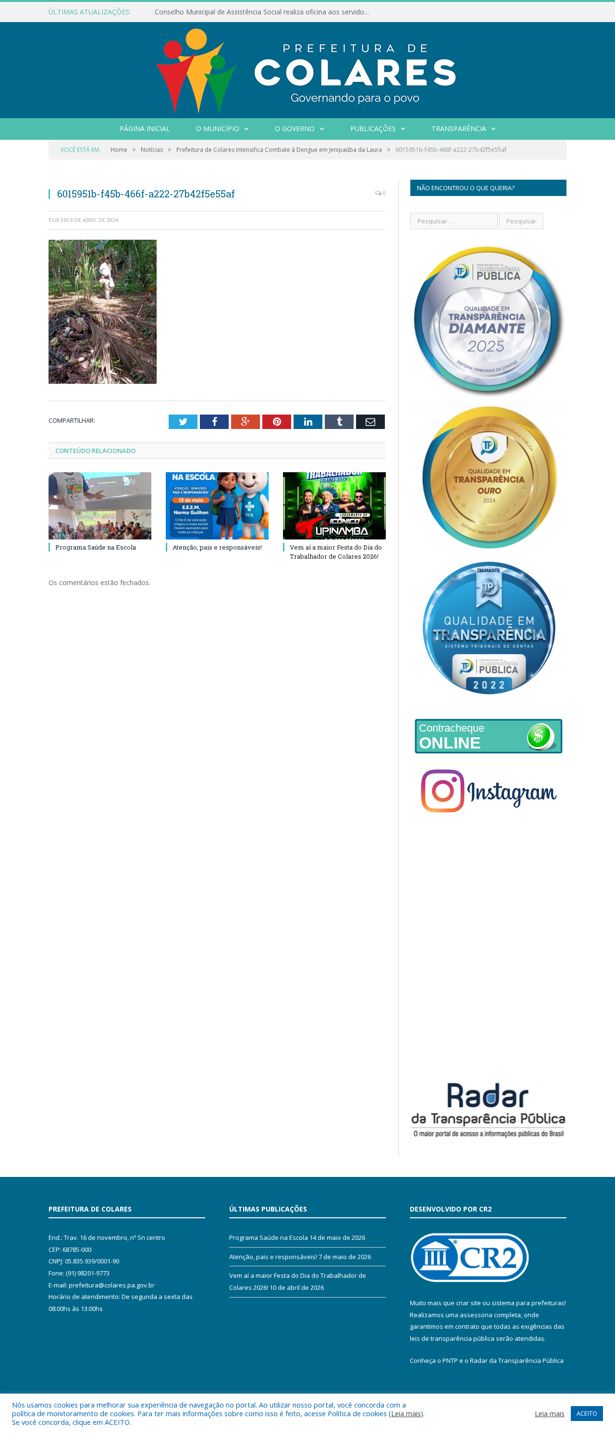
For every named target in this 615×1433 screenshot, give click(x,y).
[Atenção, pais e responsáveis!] (217, 505)
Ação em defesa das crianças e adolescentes (225, 12)
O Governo (295, 128)
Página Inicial (145, 128)
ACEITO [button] (587, 1413)
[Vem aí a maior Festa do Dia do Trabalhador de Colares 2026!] (334, 505)
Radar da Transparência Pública (517, 1360)
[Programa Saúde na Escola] (100, 505)
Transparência (458, 128)
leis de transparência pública (452, 1338)
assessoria (476, 1315)
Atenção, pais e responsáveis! (217, 547)
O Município (217, 128)
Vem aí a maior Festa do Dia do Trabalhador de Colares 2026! (336, 551)
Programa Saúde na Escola (95, 547)
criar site (468, 1302)
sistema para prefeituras (528, 1302)
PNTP (450, 1360)
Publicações (373, 128)
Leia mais (406, 1413)
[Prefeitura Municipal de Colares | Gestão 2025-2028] (307, 68)
